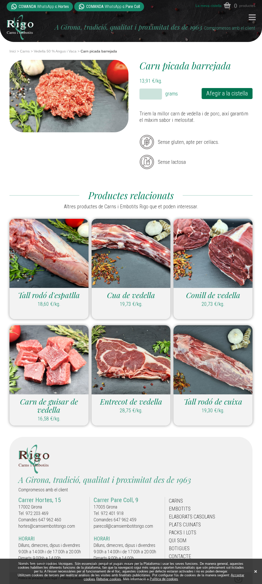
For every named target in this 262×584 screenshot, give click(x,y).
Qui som (178, 540)
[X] (255, 571)
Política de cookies (164, 579)
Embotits (180, 509)
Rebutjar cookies (108, 579)
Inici (12, 51)
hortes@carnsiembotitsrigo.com (46, 526)
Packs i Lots (182, 532)
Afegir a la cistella (227, 93)
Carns (25, 51)
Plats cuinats (185, 525)
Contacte (180, 556)
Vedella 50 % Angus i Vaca (55, 51)
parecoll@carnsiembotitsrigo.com (123, 526)
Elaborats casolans (192, 517)
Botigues (179, 548)
